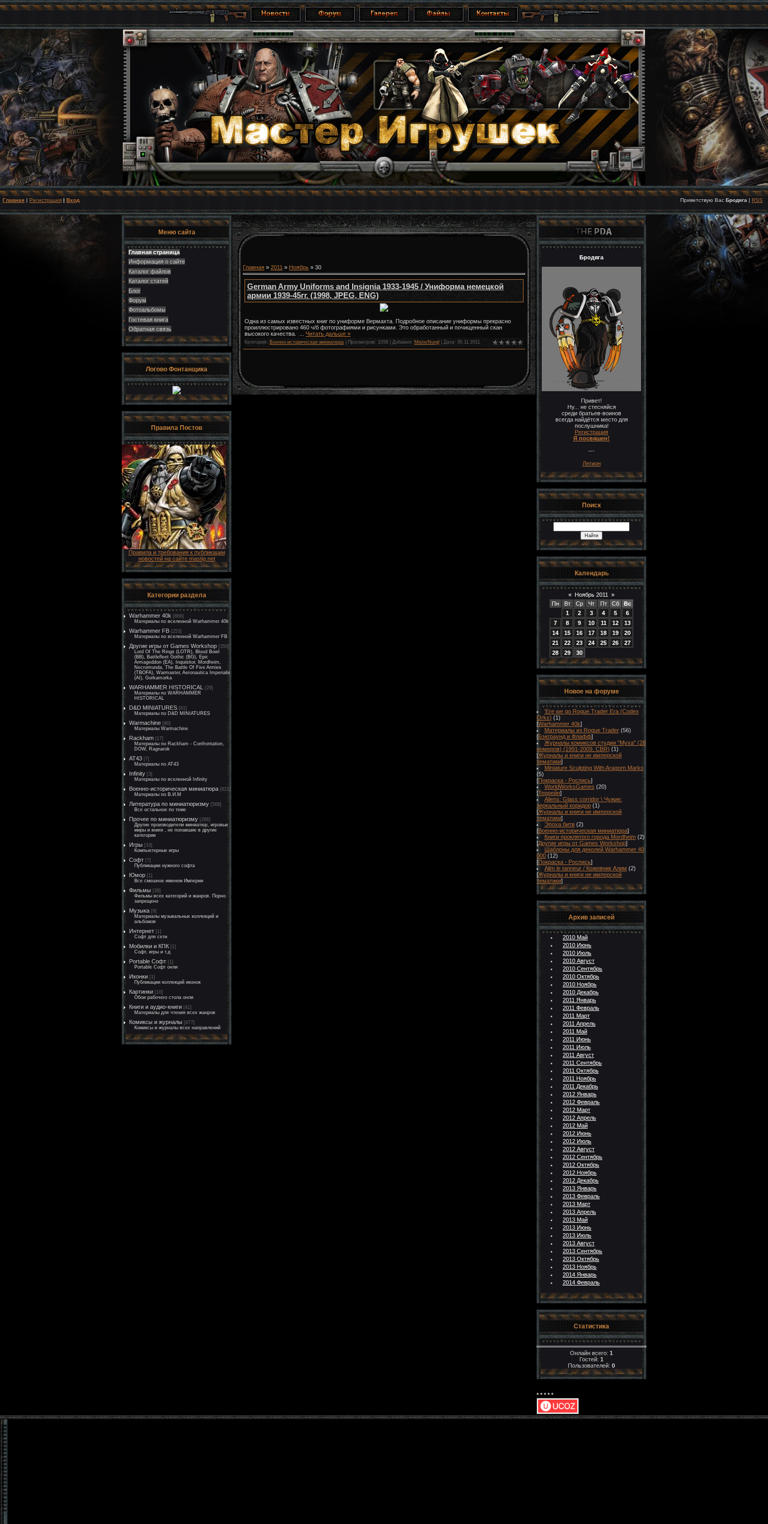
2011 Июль (577, 1047)
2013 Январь (580, 1188)
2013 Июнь (577, 1227)
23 (579, 643)
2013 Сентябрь (582, 1251)
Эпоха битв (559, 824)
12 (615, 623)
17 (591, 633)
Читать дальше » (328, 334)
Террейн (549, 793)
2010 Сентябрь (582, 968)
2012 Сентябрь (582, 1157)
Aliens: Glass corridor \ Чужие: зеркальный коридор (579, 802)
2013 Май (575, 1219)
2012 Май (575, 1125)
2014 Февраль (581, 1282)
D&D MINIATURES (153, 707)
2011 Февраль (581, 1008)
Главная (14, 200)
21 (555, 643)
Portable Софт (147, 961)
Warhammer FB (149, 631)
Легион (592, 463)
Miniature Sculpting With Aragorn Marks (594, 768)
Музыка (139, 910)
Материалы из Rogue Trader (581, 730)
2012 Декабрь (581, 1180)
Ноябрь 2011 (591, 595)
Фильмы (140, 890)
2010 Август (579, 961)
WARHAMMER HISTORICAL (166, 687)
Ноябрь (299, 267)
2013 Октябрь (581, 1259)
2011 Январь (579, 1000)
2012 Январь (580, 1094)
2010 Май (575, 937)
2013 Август (579, 1243)
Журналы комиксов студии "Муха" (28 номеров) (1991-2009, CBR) (591, 746)
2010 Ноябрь (580, 984)
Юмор (137, 875)
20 (627, 633)
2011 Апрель (579, 1023)
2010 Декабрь (581, 992)
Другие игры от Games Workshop (173, 646)
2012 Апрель (579, 1117)
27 (627, 643)
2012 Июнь (577, 1133)
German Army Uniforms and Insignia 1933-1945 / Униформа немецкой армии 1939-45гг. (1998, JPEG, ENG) (375, 291)
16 (579, 633)
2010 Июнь (577, 945)
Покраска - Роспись (564, 780)
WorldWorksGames (569, 786)
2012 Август (579, 1149)
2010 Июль (577, 953)
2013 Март (576, 1204)
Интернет (141, 931)
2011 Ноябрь (579, 1078)
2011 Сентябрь (582, 1063)
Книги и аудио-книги (155, 1007)
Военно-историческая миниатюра (173, 789)
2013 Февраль (581, 1196)
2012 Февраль (581, 1102)
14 (555, 633)
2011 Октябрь (581, 1070)
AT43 (135, 758)
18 (603, 633)
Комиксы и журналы (155, 1022)
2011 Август (578, 1055)
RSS (757, 200)
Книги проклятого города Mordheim (590, 837)
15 (567, 633)
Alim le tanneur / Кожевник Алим (585, 868)
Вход (72, 200)
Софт (136, 860)
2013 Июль (577, 1235)
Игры (136, 844)
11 (604, 623)
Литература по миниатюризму (169, 804)
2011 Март (576, 1016)
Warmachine (145, 723)
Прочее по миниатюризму (163, 819)
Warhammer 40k (150, 615)
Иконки (138, 976)
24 (591, 643)
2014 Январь (580, 1274)
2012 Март (576, 1110)
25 (603, 643)
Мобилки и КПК (149, 946)
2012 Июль (577, 1141)
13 (627, 623)
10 (591, 623)
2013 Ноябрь (580, 1267)
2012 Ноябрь (580, 1172)
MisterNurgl (426, 342)
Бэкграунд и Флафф (564, 736)
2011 (277, 267)
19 (615, 633)
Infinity (137, 773)
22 (567, 643)
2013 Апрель (579, 1212)
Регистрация (45, 200)
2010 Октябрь (581, 976)
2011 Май (575, 1031)
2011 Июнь (577, 1039)
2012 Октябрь (581, 1165)
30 (579, 653)
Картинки (141, 991)
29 (567, 653)
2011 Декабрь (580, 1086)
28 (555, 653)
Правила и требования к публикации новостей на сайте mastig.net (177, 555)
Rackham (141, 738)
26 (615, 643)
